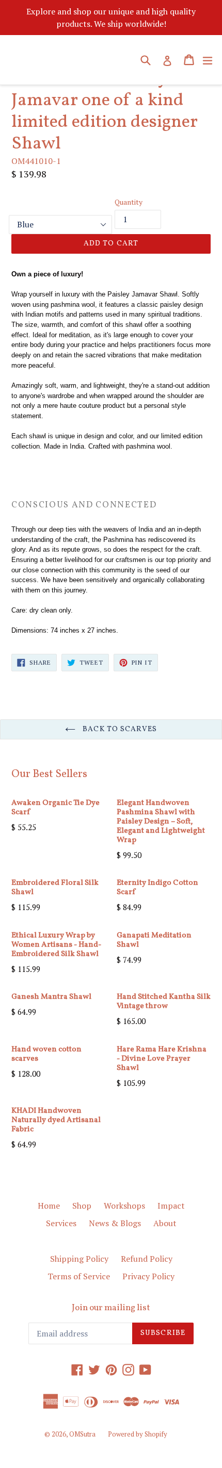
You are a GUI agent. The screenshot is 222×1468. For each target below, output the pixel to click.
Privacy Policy (148, 1276)
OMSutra (82, 1434)
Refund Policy (146, 1258)
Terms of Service (78, 1276)
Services (61, 1223)
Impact (171, 1205)
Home (49, 1205)
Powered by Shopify (137, 1434)
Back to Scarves (119, 729)
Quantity (128, 202)
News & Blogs (115, 1223)
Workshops (124, 1205)
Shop (81, 1205)
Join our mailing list (111, 1308)
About (165, 1223)
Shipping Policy (79, 1258)
